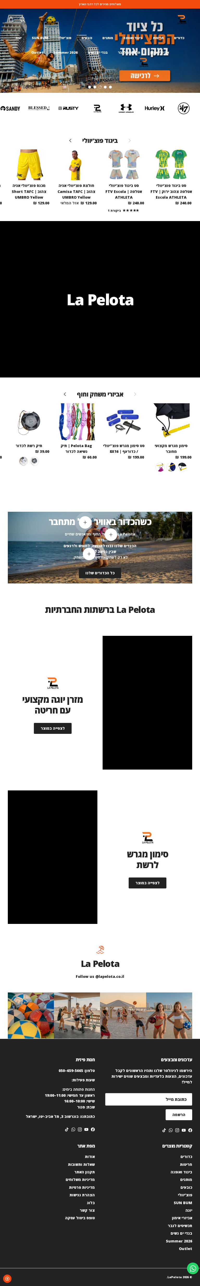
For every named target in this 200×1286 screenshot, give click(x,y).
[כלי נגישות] (7, 1279)
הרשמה (178, 1114)
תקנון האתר (84, 1171)
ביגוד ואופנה (133, 37)
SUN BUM (40, 37)
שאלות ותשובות (81, 1164)
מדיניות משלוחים (80, 1179)
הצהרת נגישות (82, 1194)
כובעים (87, 37)
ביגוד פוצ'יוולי (100, 140)
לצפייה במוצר (53, 728)
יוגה (19, 37)
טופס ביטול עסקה (80, 1217)
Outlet (37, 52)
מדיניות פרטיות (82, 1187)
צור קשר (87, 1210)
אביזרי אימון (159, 52)
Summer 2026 (66, 52)
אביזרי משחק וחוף (100, 394)
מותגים (107, 37)
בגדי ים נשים (98, 52)
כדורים (179, 37)
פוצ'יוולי (65, 37)
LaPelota (174, 1277)
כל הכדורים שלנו (100, 572)
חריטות (158, 37)
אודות (90, 1156)
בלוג (91, 1202)
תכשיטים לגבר (129, 52)
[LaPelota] (181, 20)
